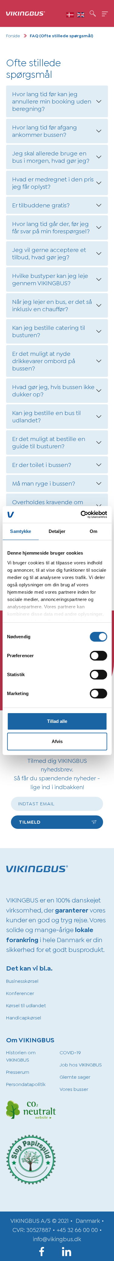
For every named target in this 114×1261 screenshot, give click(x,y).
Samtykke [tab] (20, 531)
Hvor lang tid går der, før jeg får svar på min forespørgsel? (51, 227)
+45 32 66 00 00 (77, 1230)
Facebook (44, 1251)
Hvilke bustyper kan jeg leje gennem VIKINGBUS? (50, 279)
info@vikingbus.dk (57, 1239)
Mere (105, 14)
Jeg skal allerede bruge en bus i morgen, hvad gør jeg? (50, 157)
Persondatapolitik (26, 1084)
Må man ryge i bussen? (43, 483)
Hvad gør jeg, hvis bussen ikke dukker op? (53, 390)
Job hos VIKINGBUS (81, 1065)
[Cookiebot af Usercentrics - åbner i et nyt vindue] (81, 515)
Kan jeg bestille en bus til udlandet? (46, 416)
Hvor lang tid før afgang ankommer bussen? (44, 131)
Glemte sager (75, 1077)
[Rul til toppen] (100, 1247)
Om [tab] (93, 531)
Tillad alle (57, 721)
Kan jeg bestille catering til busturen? (48, 331)
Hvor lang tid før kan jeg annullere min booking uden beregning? (51, 101)
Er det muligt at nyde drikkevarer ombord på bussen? (43, 361)
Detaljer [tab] (57, 531)
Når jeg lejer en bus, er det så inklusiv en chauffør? (52, 305)
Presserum (17, 1072)
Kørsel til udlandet (26, 1005)
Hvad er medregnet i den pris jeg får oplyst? (53, 183)
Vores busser (74, 1089)
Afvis (57, 741)
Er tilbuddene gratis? (41, 205)
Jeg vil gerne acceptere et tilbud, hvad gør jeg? (49, 253)
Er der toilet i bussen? (41, 465)
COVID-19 (70, 1052)
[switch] (98, 656)
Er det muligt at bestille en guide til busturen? (48, 442)
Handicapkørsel (23, 1018)
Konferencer (20, 993)
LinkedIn (69, 1251)
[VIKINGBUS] (25, 13)
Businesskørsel (22, 981)
